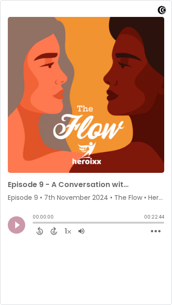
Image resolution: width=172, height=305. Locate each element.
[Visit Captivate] (162, 11)
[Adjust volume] (81, 230)
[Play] (16, 225)
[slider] (34, 223)
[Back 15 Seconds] (40, 230)
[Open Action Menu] (155, 231)
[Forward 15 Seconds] (54, 230)
